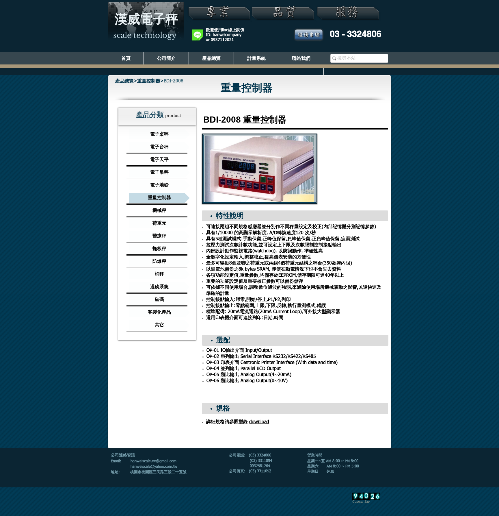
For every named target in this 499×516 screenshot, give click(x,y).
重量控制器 (148, 81)
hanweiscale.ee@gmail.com (153, 461)
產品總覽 (124, 81)
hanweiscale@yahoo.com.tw (154, 467)
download (259, 422)
